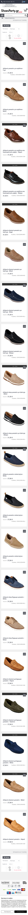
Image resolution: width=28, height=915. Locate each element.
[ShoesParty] (11, 11)
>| (12, 38)
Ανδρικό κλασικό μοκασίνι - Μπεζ (13, 800)
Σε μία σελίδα (17, 38)
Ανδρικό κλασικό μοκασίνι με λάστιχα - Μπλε (12, 311)
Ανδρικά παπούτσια (10, 18)
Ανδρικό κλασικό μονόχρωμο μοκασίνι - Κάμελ (12, 680)
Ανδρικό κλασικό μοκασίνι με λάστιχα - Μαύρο (12, 352)
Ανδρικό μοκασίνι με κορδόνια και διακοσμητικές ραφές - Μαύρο (14, 192)
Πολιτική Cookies (22, 906)
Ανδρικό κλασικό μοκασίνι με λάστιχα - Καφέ (12, 231)
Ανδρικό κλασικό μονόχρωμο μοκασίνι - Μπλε (12, 762)
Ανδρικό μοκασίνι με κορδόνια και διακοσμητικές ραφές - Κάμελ (14, 151)
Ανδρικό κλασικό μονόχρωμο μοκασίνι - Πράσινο (12, 721)
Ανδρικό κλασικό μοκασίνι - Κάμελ (14, 839)
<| (6, 36)
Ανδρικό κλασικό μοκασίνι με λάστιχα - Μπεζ (12, 270)
